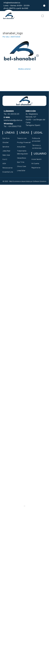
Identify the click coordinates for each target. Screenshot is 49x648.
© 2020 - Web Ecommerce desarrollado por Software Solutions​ (24, 181)
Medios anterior (24, 69)
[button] (42, 16)
